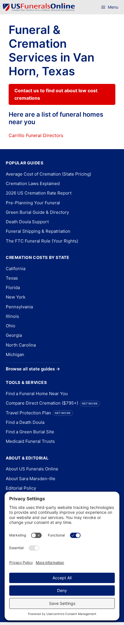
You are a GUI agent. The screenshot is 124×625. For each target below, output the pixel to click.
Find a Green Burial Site (30, 431)
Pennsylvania (19, 306)
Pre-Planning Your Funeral (33, 202)
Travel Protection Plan (38, 413)
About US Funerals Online (32, 469)
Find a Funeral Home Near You (37, 393)
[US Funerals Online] (39, 7)
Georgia (14, 335)
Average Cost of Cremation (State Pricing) (48, 174)
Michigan (15, 354)
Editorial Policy (21, 488)
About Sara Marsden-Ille (30, 478)
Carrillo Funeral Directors (36, 135)
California (15, 268)
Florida (13, 287)
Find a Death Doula (25, 422)
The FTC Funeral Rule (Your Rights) (42, 241)
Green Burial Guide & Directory (37, 212)
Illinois (12, 316)
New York (15, 297)
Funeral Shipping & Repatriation (38, 231)
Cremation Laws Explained (33, 183)
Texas (12, 278)
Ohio (10, 325)
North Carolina (21, 345)
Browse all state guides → (33, 369)
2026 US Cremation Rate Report (39, 193)
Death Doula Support (27, 221)
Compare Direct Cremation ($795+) (52, 403)
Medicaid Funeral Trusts (30, 441)
